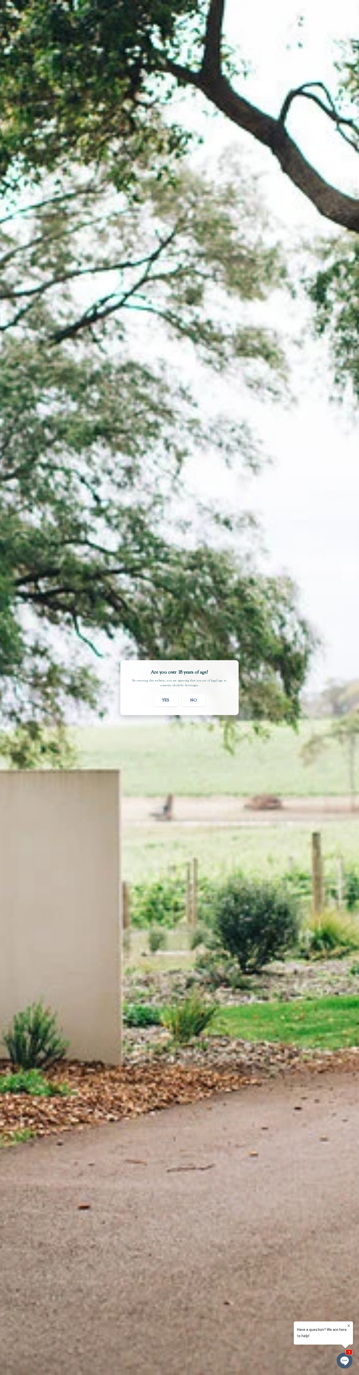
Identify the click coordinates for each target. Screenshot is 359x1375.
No (193, 700)
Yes (166, 700)
